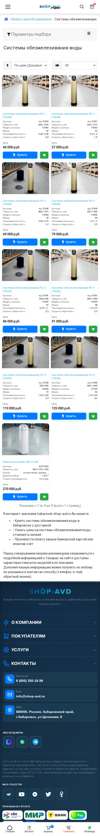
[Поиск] (82, 6)
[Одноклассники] (61, 794)
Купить (22, 154)
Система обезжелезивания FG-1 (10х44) (24, 202)
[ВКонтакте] (8, 794)
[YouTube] (21, 794)
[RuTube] (35, 794)
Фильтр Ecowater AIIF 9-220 (20, 461)
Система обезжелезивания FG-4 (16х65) (73, 376)
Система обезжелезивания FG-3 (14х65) (24, 376)
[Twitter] (48, 794)
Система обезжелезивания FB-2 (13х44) (73, 115)
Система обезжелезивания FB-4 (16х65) (73, 289)
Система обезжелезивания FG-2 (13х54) (24, 289)
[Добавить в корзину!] (44, 155)
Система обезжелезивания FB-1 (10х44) (24, 115)
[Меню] (8, 6)
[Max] (9, 742)
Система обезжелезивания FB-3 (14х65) (73, 202)
